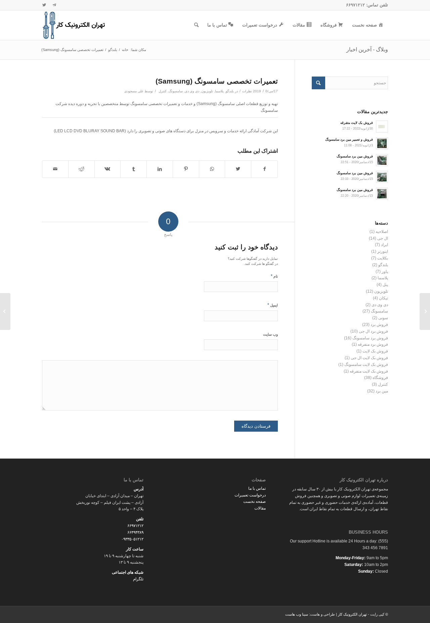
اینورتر (382, 251)
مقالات (260, 508)
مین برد (382, 391)
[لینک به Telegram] (54, 5)
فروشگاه (380, 377)
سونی (383, 318)
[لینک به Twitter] (44, 5)
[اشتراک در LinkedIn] (160, 169)
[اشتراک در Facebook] (264, 169)
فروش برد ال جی (373, 331)
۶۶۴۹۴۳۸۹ (135, 532)
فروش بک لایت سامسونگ (366, 364)
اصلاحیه (382, 231)
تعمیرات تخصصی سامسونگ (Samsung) (217, 81)
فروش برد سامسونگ (370, 338)
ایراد (384, 244)
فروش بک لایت (375, 351)
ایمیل (272, 304)
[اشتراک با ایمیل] (55, 169)
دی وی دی (192, 91)
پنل (385, 284)
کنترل (163, 91)
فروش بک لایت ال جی (369, 357)
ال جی (382, 238)
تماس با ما (257, 488)
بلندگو (230, 91)
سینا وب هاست (296, 614)
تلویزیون (207, 91)
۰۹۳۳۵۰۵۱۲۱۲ (132, 539)
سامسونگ (176, 91)
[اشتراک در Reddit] (81, 169)
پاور (385, 271)
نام (274, 276)
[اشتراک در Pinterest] (186, 169)
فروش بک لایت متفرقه (369, 371)
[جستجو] (196, 25)
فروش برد (379, 324)
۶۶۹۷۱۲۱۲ (355, 4)
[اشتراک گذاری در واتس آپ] (212, 169)
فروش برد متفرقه (373, 344)
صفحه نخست (254, 501)
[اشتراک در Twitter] (238, 169)
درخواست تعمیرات (250, 495)
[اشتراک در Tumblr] (133, 169)
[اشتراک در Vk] (108, 169)
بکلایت (382, 258)
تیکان (383, 298)
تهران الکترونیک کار (352, 614)
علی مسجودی (133, 91)
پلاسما (219, 91)
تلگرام (138, 579)
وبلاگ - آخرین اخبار (367, 49)
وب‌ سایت (270, 334)
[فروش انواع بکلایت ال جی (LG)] (425, 311)
